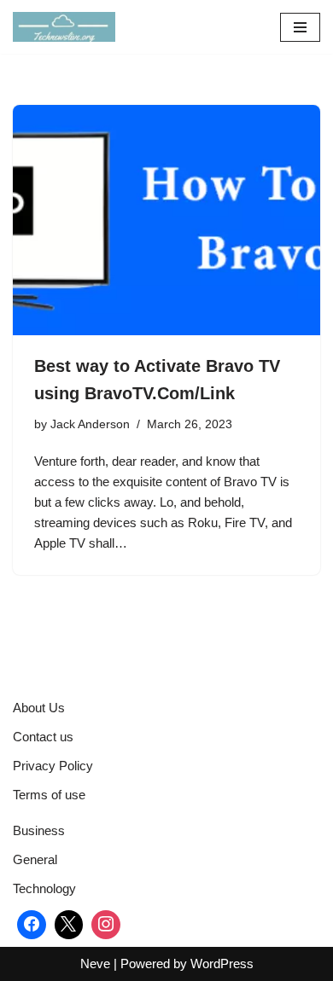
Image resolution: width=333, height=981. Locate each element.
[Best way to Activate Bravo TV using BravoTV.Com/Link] (166, 220)
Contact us (43, 736)
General (35, 859)
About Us (39, 707)
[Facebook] (31, 924)
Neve (95, 963)
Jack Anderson (90, 424)
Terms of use (49, 794)
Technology (44, 888)
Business (39, 830)
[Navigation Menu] (300, 27)
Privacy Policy (53, 765)
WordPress (222, 963)
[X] (69, 924)
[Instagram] (106, 924)
